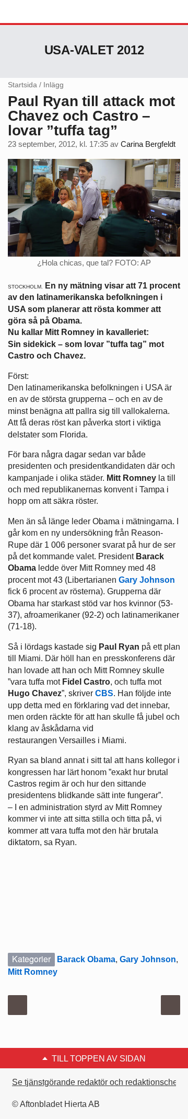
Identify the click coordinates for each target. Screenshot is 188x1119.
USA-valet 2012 (94, 50)
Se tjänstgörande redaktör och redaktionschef (96, 1082)
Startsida (22, 84)
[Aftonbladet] (47, 12)
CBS (104, 693)
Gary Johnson (147, 579)
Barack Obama (86, 959)
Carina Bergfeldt (148, 144)
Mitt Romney (32, 971)
